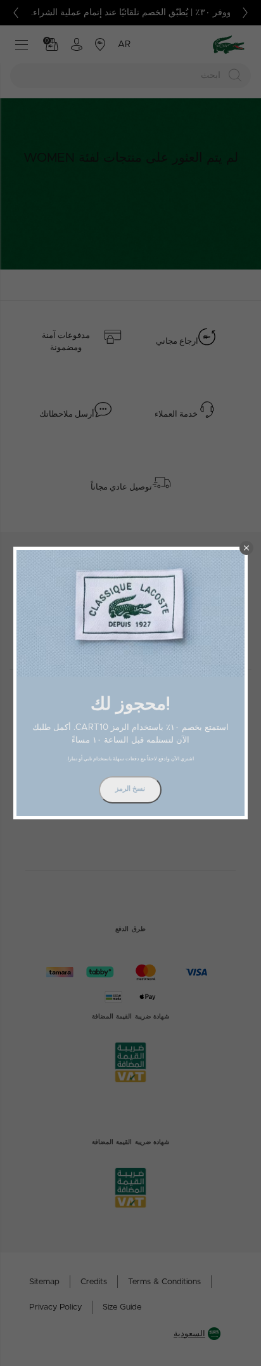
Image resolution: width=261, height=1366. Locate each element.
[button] (246, 548)
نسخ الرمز (130, 788)
